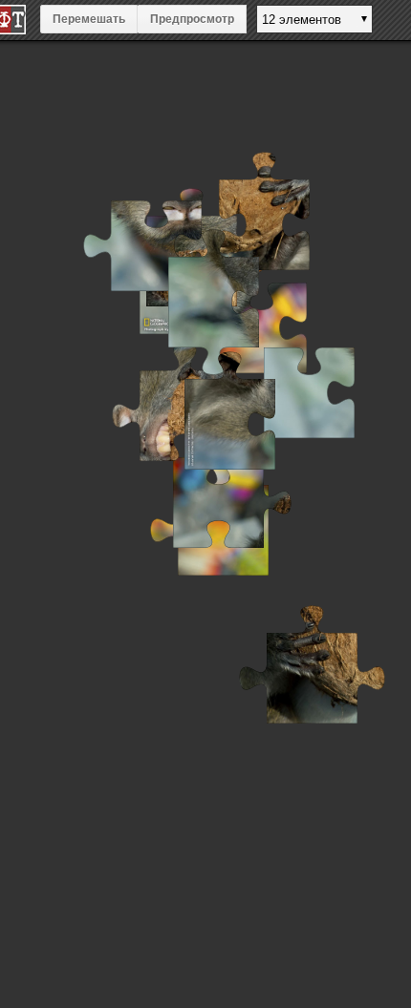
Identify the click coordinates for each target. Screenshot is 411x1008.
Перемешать (89, 19)
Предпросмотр (192, 19)
